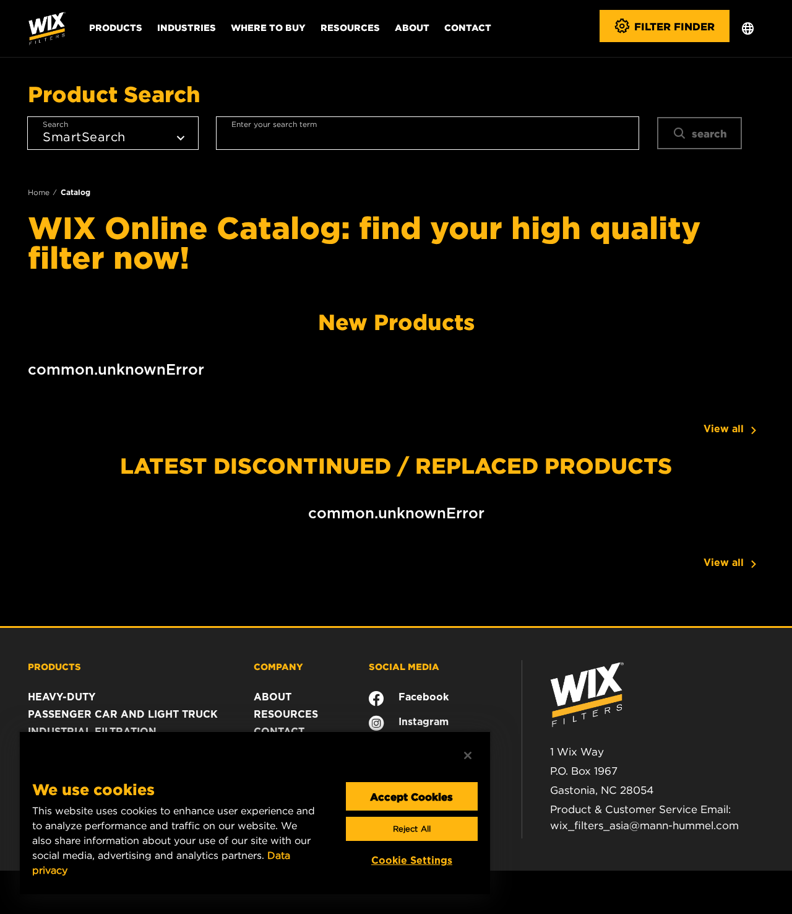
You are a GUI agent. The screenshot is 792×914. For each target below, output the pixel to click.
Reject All (412, 829)
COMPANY (278, 666)
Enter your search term (274, 124)
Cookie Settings (411, 860)
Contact (467, 27)
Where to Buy (268, 27)
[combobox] (428, 133)
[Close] (467, 755)
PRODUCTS (54, 666)
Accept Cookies (411, 796)
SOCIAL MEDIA (404, 666)
